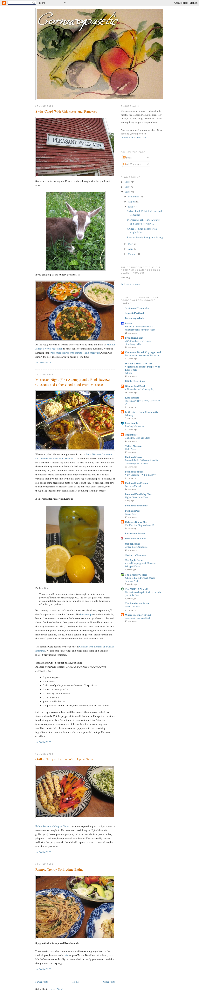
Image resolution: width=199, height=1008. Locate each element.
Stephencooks (132, 543)
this (66, 955)
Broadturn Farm (134, 337)
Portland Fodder (134, 471)
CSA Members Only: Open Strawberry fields (138, 342)
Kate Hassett (132, 397)
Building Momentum (135, 426)
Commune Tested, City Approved (143, 352)
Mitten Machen (133, 446)
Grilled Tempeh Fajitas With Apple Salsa (64, 759)
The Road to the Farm (137, 603)
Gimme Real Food (135, 386)
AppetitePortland (134, 313)
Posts (129, 157)
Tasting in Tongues (135, 555)
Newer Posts (41, 981)
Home (75, 981)
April (131, 248)
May (131, 243)
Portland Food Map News (139, 494)
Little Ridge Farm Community (141, 412)
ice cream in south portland (137, 617)
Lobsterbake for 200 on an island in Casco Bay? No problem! (141, 462)
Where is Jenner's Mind (138, 614)
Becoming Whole (134, 318)
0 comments (44, 363)
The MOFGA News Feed (138, 589)
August (132, 201)
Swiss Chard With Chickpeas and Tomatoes (66, 111)
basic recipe (86, 614)
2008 (128, 192)
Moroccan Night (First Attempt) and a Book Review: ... (143, 221)
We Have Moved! (133, 485)
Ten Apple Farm (134, 560)
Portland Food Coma (136, 483)
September (134, 196)
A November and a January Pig (139, 389)
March (131, 254)
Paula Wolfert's (93, 454)
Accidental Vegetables (137, 308)
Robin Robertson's (45, 826)
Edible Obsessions (135, 381)
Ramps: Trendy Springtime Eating (59, 869)
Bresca (129, 323)
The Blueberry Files (136, 574)
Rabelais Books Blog (136, 522)
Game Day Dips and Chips (137, 437)
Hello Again (130, 448)
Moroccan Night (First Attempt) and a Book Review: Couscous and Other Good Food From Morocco (72, 382)
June (131, 206)
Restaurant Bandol (135, 533)
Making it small (132, 606)
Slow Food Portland (135, 538)
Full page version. (130, 284)
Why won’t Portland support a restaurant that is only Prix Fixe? (140, 328)
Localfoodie (131, 423)
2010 (128, 182)
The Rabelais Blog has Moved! (139, 525)
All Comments (133, 164)
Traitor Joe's (130, 513)
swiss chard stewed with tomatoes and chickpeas (75, 352)
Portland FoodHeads (136, 505)
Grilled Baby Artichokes (136, 546)
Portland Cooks (133, 457)
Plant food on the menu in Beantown (142, 355)
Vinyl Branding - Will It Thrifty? (140, 474)
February (129, 415)
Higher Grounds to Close (136, 497)
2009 (128, 187)
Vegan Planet (62, 826)
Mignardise (131, 434)
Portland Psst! (132, 510)
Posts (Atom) (56, 989)
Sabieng (128, 372)
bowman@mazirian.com (133, 137)
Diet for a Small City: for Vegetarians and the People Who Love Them (142, 366)
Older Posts (109, 981)
